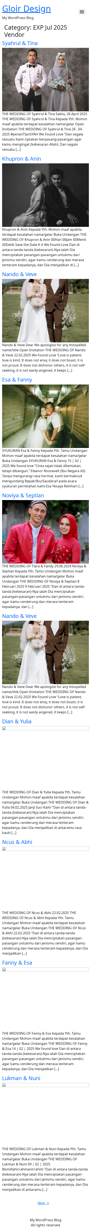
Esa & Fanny (17, 379)
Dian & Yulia (17, 721)
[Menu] (82, 12)
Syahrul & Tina (20, 43)
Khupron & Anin (21, 158)
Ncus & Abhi (17, 841)
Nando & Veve (19, 274)
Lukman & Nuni (21, 1078)
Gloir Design (26, 8)
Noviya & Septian (23, 495)
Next (43, 1203)
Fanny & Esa (17, 962)
